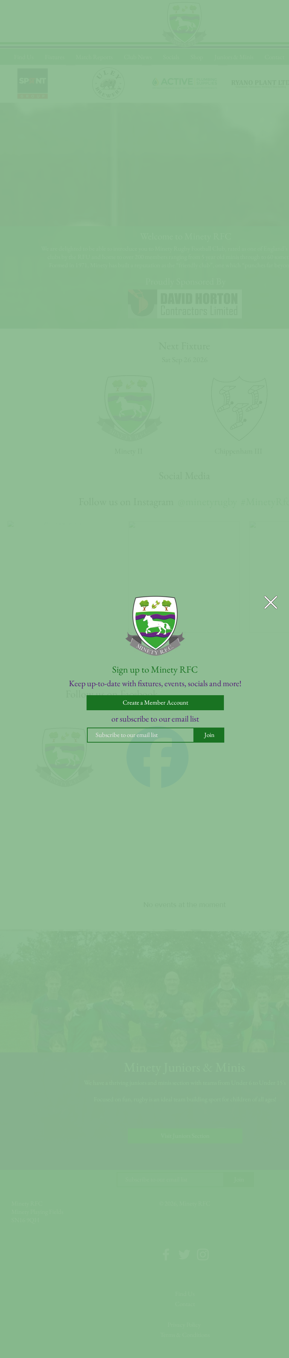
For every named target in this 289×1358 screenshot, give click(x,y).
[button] (270, 602)
